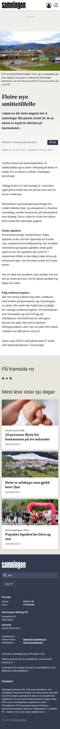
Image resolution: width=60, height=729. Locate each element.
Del (54, 142)
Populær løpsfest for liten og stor (27, 536)
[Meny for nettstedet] (55, 5)
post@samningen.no (33, 643)
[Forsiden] (14, 5)
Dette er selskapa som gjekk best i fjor (27, 484)
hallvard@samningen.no (34, 639)
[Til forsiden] (14, 565)
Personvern (7, 681)
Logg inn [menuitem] (9, 583)
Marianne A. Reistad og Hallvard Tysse (19, 142)
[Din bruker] (48, 5)
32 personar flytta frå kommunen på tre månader (27, 436)
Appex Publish (19, 720)
